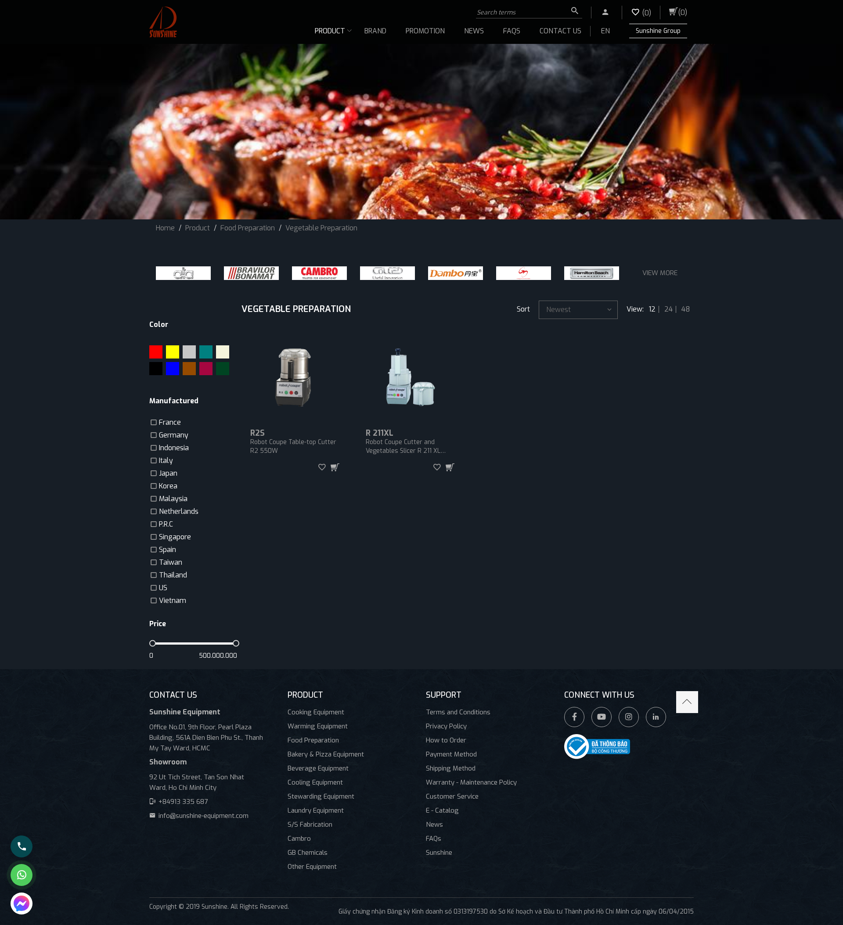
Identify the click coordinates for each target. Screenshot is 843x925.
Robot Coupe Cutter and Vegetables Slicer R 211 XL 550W (403, 446)
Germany (173, 435)
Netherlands (178, 511)
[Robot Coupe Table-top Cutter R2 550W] (294, 377)
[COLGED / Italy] (387, 273)
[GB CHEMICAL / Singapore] (524, 273)
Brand (375, 31)
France (170, 422)
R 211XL (379, 433)
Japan (168, 473)
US (163, 587)
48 (685, 309)
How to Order (446, 740)
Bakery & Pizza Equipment (326, 754)
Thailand (173, 575)
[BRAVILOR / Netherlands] (251, 273)
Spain (167, 549)
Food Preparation (313, 740)
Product (330, 31)
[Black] (155, 368)
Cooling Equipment (315, 782)
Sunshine (439, 852)
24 (668, 309)
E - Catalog (442, 810)
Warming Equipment (318, 726)
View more (659, 273)
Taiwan (170, 562)
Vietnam (172, 600)
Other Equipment (312, 866)
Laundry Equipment (316, 810)
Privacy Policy (446, 726)
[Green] (222, 368)
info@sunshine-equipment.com (204, 815)
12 (652, 309)
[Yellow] (172, 352)
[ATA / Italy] (183, 273)
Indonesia (174, 447)
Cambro (299, 838)
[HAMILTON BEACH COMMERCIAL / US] (592, 273)
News (474, 31)
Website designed (175, 916)
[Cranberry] (206, 368)
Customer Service (452, 796)
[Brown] (189, 368)
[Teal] (206, 352)
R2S (257, 433)
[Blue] (172, 368)
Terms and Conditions (458, 712)
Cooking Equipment (316, 712)
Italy (166, 460)
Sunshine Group (658, 31)
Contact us (560, 31)
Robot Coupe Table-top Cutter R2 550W (293, 446)
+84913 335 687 (183, 801)
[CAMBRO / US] (319, 273)
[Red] (155, 352)
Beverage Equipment (318, 768)
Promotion (425, 31)
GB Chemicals (308, 852)
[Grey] (189, 352)
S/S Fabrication (310, 824)
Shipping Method (451, 768)
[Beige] (222, 352)
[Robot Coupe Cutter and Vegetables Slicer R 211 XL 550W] (410, 377)
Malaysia (173, 498)
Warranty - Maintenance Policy (471, 782)
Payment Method (451, 754)
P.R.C (166, 524)
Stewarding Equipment (321, 796)
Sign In (600, 10)
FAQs (511, 31)
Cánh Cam (225, 916)
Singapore (175, 536)
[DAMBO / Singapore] (456, 273)
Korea (168, 486)
